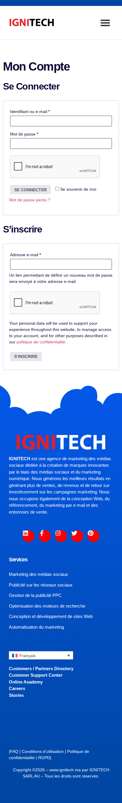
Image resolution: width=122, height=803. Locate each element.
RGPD (44, 757)
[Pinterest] (93, 536)
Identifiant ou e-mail (40, 110)
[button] (105, 23)
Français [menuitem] (27, 655)
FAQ (14, 751)
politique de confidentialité (41, 342)
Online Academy (26, 681)
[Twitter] (77, 536)
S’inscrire (26, 356)
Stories (16, 695)
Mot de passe (34, 133)
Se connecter (30, 189)
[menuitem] (41, 655)
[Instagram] (61, 536)
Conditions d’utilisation (43, 751)
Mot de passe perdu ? (29, 199)
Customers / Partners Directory (41, 668)
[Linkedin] (28, 536)
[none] (41, 655)
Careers (17, 688)
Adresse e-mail (35, 254)
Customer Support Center (35, 675)
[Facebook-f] (45, 536)
